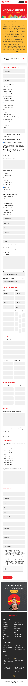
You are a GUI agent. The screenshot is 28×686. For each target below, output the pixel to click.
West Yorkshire (7, 198)
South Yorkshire (8, 201)
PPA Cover (5, 624)
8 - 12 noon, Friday (8, 462)
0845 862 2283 (19, 660)
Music (4, 630)
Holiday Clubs (6, 645)
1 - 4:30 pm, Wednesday (9, 456)
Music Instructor (8, 96)
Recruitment (17, 628)
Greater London (8, 182)
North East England (8, 208)
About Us (5, 622)
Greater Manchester (9, 205)
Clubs (4, 638)
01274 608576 (7, 668)
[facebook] (10, 676)
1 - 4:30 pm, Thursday (8, 460)
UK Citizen (6, 142)
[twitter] (17, 676)
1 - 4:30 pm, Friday (8, 464)
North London (7, 185)
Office (5, 112)
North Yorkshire (8, 203)
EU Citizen (12, 142)
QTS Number (5, 127)
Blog (15, 626)
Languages (5, 628)
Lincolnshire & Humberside (10, 194)
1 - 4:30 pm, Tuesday (8, 452)
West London (7, 191)
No (8, 125)
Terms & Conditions (7, 647)
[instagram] (13, 676)
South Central (7, 215)
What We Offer (17, 636)
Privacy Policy (6, 649)
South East (6, 178)
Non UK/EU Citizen (20, 142)
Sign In (21, 2)
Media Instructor (8, 103)
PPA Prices (16, 630)
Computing (5, 626)
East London (7, 189)
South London (7, 187)
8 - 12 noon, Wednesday (9, 454)
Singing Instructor (8, 98)
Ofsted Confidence (18, 624)
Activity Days (6, 636)
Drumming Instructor (9, 100)
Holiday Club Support (9, 114)
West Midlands (7, 212)
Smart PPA (16, 632)
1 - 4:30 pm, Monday (8, 448)
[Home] (6, 2)
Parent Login (17, 645)
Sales (5, 110)
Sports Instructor (8, 91)
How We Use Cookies (19, 647)
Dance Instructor (8, 86)
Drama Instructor (8, 89)
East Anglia (6, 173)
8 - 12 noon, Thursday (8, 458)
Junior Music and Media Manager (12, 116)
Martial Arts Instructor (9, 93)
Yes (5, 125)
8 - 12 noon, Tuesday (8, 450)
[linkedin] (15, 676)
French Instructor (8, 107)
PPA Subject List (6, 634)
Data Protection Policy (19, 649)
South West (7, 180)
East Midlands (7, 175)
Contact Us (14, 591)
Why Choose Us (18, 622)
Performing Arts (8, 119)
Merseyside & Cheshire (9, 196)
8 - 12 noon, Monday (8, 446)
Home (8, 12)
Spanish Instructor (8, 105)
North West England (9, 210)
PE (3, 632)
